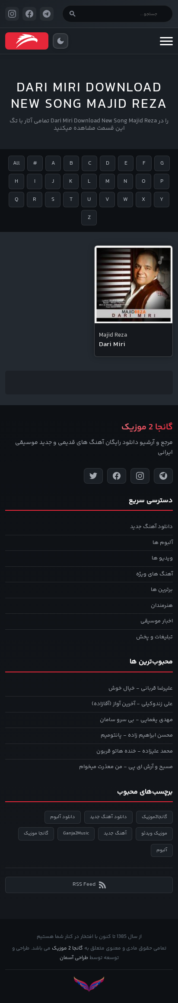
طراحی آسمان (74, 958)
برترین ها (162, 589)
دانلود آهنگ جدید (151, 526)
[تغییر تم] (60, 41)
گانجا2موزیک (154, 817)
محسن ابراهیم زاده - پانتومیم (137, 735)
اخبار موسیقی (156, 621)
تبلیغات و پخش (154, 637)
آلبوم (161, 850)
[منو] (166, 41)
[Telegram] (163, 476)
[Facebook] (116, 476)
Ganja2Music (76, 833)
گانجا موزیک (36, 833)
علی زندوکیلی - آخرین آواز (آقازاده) (132, 704)
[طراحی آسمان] (89, 984)
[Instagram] (139, 476)
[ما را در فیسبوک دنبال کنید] (29, 14)
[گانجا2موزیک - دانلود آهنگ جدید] (26, 41)
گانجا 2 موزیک (67, 948)
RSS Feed (84, 884)
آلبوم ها (163, 542)
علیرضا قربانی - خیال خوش (140, 688)
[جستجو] (72, 14)
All (16, 163)
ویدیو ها (162, 558)
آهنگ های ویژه (154, 574)
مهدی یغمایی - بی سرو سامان (136, 720)
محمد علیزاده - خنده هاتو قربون (134, 751)
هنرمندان (162, 605)
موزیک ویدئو (154, 833)
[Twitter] (93, 476)
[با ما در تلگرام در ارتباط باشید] (47, 14)
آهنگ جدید (115, 833)
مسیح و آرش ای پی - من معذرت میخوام (126, 766)
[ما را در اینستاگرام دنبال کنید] (12, 14)
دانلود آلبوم (62, 817)
